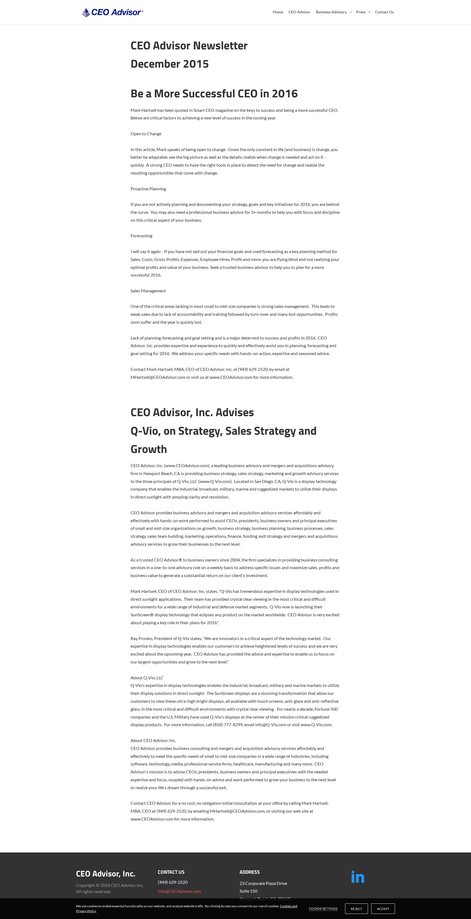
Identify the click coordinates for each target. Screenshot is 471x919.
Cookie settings (323, 908)
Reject (356, 909)
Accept (383, 909)
